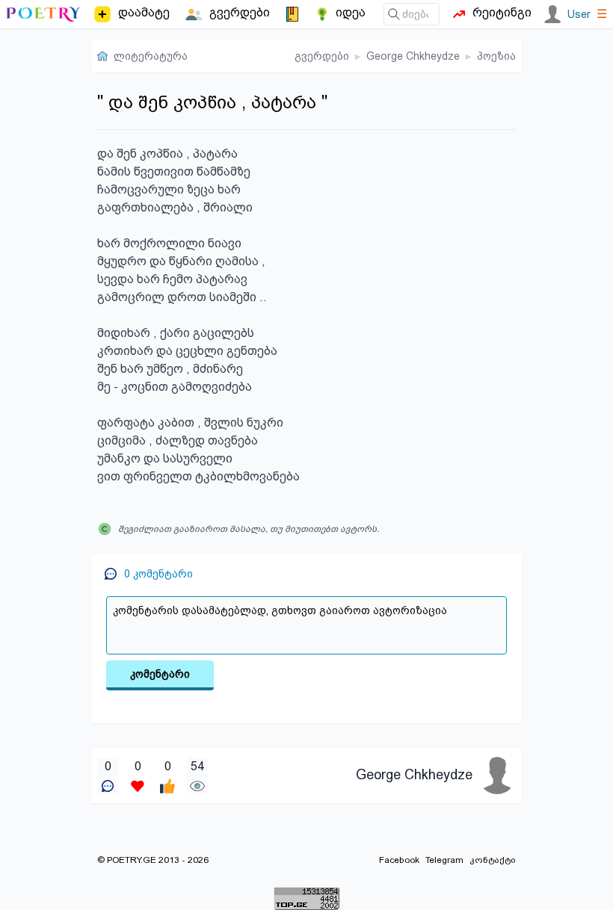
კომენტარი (160, 674)
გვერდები (322, 56)
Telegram (444, 860)
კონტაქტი (492, 860)
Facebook (399, 860)
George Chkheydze (413, 56)
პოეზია (496, 56)
